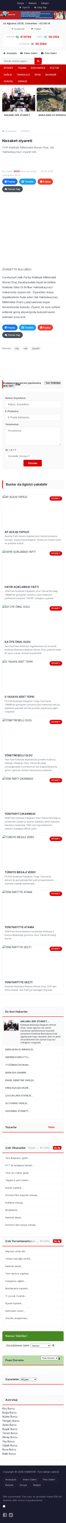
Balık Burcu (9, 1453)
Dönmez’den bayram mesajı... (21, 1195)
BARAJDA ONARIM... (16, 1072)
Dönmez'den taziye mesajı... (21, 1224)
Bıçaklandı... (12, 1209)
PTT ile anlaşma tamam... (19, 1165)
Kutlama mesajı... (14, 1202)
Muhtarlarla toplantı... (17, 1288)
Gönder (32, 463)
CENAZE (22, 81)
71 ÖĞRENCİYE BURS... (17, 1064)
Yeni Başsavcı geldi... (17, 1157)
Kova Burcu (9, 1449)
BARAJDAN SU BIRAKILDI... (19, 1049)
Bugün (32, 1147)
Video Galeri (30, 53)
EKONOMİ (50, 74)
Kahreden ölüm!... (15, 1310)
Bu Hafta (45, 1147)
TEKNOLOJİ (23, 74)
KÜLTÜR (54, 67)
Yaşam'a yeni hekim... (17, 1180)
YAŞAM (22, 67)
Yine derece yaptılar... (17, 1273)
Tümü (51, 1127)
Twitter (37, 29)
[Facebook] (5, 1515)
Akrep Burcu (9, 1437)
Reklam (33, 3)
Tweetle (29, 181)
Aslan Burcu (9, 1424)
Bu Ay (57, 1147)
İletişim (45, 3)
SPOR (37, 74)
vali (25, 348)
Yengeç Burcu (10, 1420)
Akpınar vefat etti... (16, 1251)
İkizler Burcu (9, 1416)
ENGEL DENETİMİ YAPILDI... (20, 1080)
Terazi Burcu (10, 1433)
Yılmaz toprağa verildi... (18, 1258)
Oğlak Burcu (9, 1445)
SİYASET (8, 67)
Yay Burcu (8, 1441)
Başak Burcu (9, 1429)
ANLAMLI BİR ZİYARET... (34, 1021)
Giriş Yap (42, 7)
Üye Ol (26, 7)
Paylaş (11, 181)
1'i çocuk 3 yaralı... (15, 1295)
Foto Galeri (50, 53)
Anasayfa (11, 53)
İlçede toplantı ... (14, 1187)
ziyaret (35, 348)
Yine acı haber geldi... (17, 1172)
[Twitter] (11, 1515)
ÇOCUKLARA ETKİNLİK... (19, 1095)
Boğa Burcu (9, 1412)
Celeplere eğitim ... (15, 1281)
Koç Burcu (8, 1408)
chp (17, 348)
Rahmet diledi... (13, 1217)
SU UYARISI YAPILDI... (17, 1103)
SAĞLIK (8, 74)
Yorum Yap (14, 189)
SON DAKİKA (38, 67)
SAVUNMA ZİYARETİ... (17, 1110)
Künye (20, 3)
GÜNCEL (8, 81)
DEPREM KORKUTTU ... (17, 1057)
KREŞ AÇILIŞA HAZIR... (17, 1087)
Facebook (19, 29)
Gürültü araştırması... (17, 1318)
